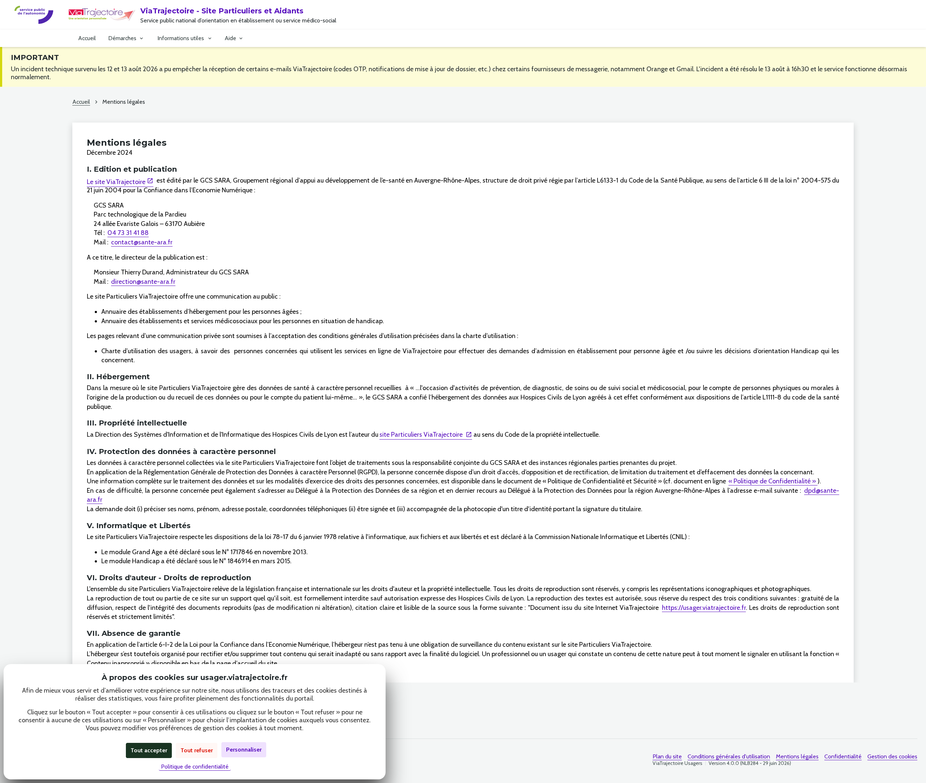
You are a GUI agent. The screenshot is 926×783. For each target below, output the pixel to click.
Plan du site (667, 756)
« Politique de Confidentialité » (773, 481)
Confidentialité (843, 756)
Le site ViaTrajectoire (116, 182)
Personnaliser (244, 749)
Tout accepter (149, 750)
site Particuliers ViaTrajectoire (421, 434)
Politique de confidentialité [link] (195, 766)
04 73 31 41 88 (128, 233)
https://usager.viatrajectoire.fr (704, 608)
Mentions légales (797, 756)
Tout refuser (196, 750)
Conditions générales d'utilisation (729, 756)
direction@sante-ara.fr (143, 282)
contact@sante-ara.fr (142, 242)
